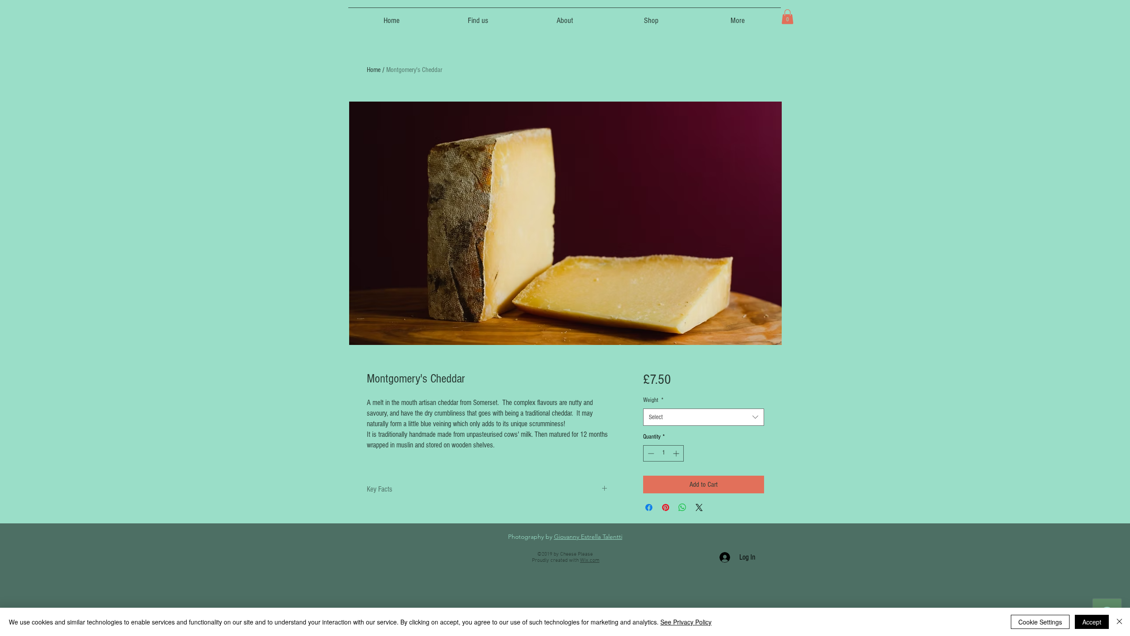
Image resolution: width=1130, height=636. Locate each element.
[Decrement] (649, 453)
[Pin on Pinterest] (665, 507)
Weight (653, 400)
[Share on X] (699, 507)
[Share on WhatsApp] (682, 507)
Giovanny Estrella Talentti (588, 537)
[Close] (1119, 622)
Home (373, 70)
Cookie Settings (1040, 621)
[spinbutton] (663, 453)
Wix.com (589, 560)
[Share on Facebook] (649, 507)
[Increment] (676, 453)
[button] (787, 16)
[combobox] (703, 417)
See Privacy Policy (686, 621)
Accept (1091, 621)
